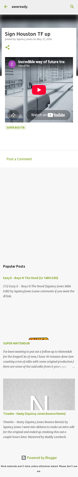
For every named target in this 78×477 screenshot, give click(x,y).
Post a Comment (19, 159)
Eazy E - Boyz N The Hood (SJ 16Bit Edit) (30, 278)
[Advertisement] (39, 213)
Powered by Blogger (41, 458)
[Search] (72, 7)
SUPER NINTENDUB (16, 343)
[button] (7, 47)
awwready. (20, 7)
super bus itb (16, 127)
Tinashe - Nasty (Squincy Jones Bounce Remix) (34, 413)
